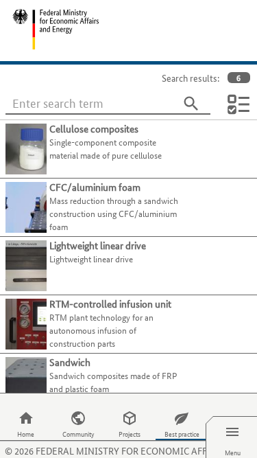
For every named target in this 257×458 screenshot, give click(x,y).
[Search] (191, 103)
